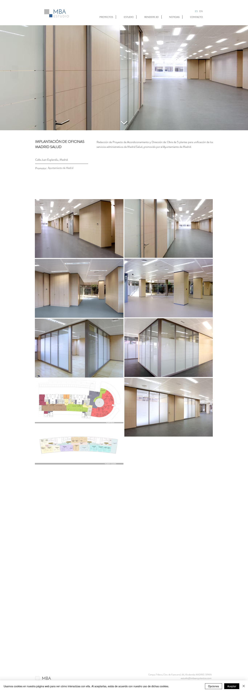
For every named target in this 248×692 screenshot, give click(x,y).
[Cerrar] (243, 686)
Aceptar (231, 686)
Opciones (213, 686)
